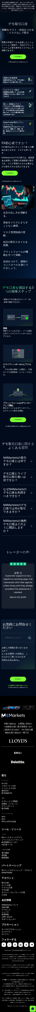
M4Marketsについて (10, 905)
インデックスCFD (9, 788)
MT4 (3, 816)
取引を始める (18, 679)
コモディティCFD (9, 786)
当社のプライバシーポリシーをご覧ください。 (18, 1006)
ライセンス (6, 909)
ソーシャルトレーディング (12, 840)
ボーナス (5, 934)
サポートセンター (9, 919)
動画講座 (5, 857)
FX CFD (4, 783)
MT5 (3, 819)
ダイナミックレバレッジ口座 (13, 892)
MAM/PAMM (7, 872)
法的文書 (5, 907)
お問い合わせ (7, 917)
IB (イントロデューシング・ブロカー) (17, 870)
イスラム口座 (7, 887)
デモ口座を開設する (18, 56)
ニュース (5, 912)
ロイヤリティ (7, 931)
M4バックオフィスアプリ (12, 837)
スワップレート (8, 806)
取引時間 (5, 808)
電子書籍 (5, 853)
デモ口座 (5, 890)
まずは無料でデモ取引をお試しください (18, 685)
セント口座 (6, 885)
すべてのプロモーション (11, 929)
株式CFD (5, 790)
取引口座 (5, 882)
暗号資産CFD (7, 793)
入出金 (4, 894)
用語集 (4, 855)
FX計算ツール (7, 844)
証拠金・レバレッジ (10, 803)
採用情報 (5, 914)
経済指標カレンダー (10, 842)
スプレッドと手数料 (10, 801)
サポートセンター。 (11, 660)
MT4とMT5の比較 (9, 821)
